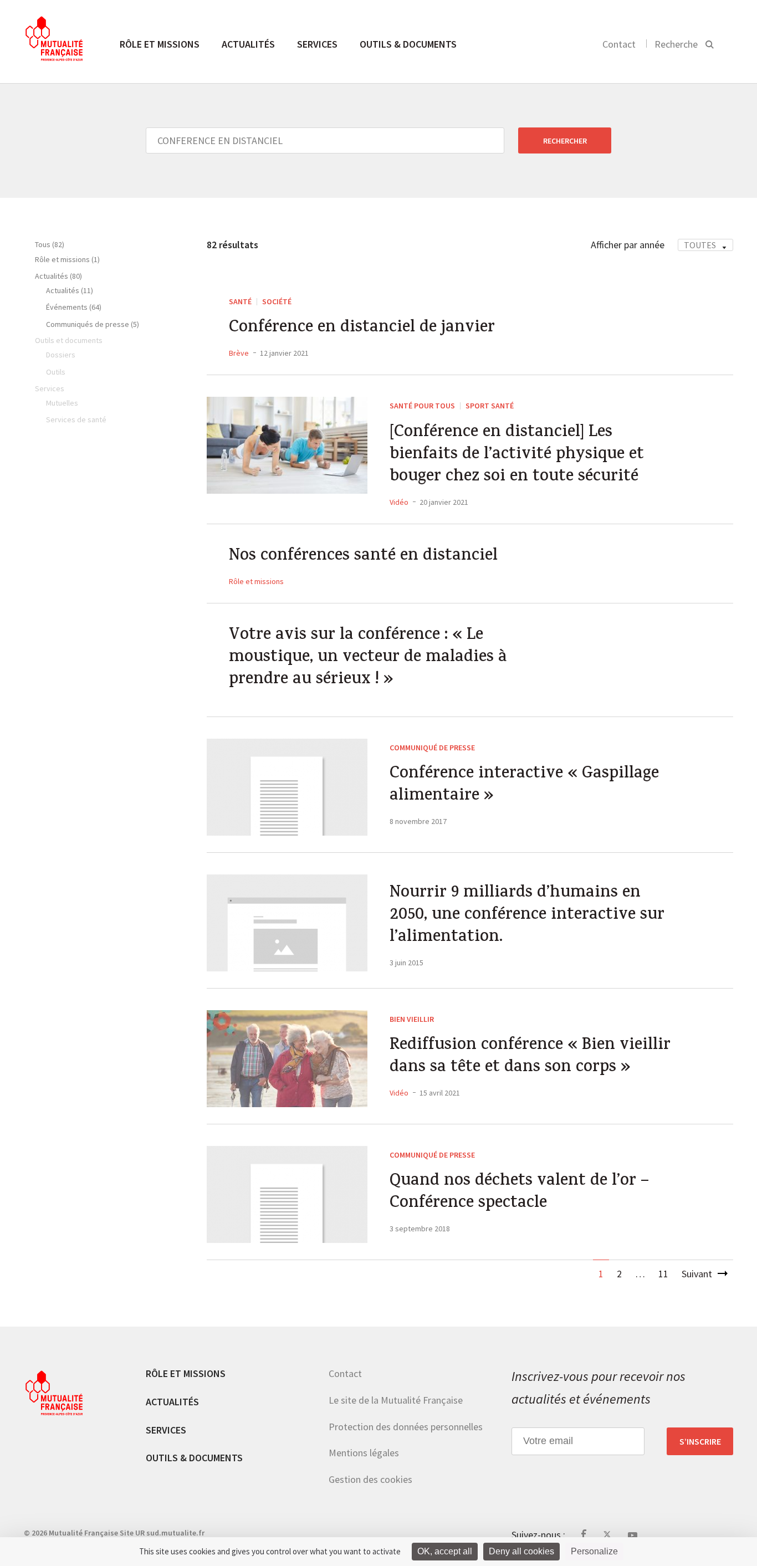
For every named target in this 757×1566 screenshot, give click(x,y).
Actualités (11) (69, 290)
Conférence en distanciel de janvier (362, 329)
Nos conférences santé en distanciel (363, 557)
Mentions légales (364, 1452)
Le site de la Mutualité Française (396, 1400)
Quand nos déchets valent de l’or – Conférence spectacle (519, 1193)
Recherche (676, 44)
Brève (239, 353)
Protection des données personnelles (406, 1426)
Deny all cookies (521, 1551)
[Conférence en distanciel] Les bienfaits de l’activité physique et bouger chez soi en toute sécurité (517, 455)
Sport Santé (490, 406)
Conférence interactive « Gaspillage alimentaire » (524, 786)
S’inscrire (700, 1441)
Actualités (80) (58, 276)
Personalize (594, 1551)
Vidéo (399, 502)
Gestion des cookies (370, 1479)
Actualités (248, 44)
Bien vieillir (412, 1019)
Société (276, 301)
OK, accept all (444, 1551)
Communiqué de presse (432, 748)
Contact (619, 44)
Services (317, 44)
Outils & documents (408, 44)
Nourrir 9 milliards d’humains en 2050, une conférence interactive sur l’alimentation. (527, 916)
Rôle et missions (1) (67, 259)
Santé (240, 301)
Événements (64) (73, 307)
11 (663, 1273)
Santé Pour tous (422, 406)
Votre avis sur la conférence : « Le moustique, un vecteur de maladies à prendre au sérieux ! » (368, 658)
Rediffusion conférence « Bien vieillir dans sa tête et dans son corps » (530, 1057)
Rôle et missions (160, 44)
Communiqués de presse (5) (92, 324)
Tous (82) (49, 244)
